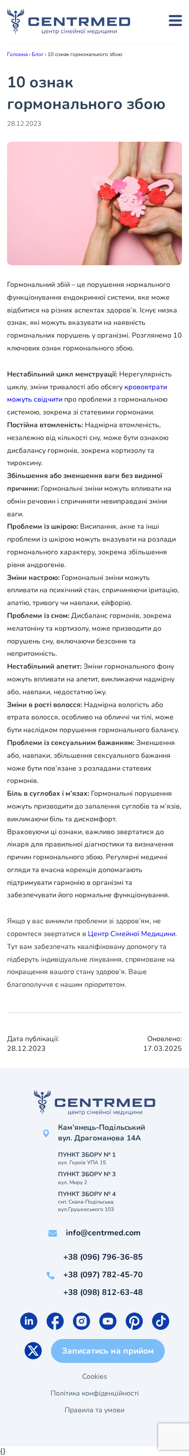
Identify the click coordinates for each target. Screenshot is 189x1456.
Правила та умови (94, 1410)
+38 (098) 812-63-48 (103, 1292)
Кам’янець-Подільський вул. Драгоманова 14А (101, 1132)
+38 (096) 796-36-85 (103, 1257)
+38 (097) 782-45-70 (103, 1274)
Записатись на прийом (108, 1351)
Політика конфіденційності (95, 1393)
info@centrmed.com (103, 1232)
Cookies (94, 1376)
